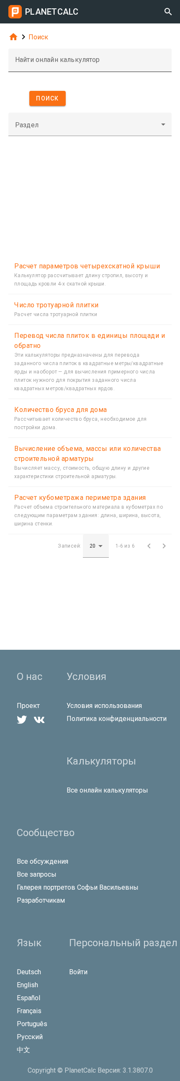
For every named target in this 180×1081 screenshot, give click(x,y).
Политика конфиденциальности (117, 719)
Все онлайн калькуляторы (107, 790)
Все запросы (37, 874)
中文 (23, 1050)
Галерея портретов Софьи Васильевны (78, 887)
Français (29, 1011)
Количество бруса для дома (60, 410)
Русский (30, 1037)
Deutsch (29, 972)
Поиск (38, 37)
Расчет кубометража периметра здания (80, 498)
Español (28, 998)
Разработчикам (41, 900)
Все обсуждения (42, 861)
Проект (28, 706)
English (27, 985)
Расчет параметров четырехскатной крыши (87, 266)
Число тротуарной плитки (56, 305)
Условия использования (104, 706)
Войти (78, 972)
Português (32, 1024)
